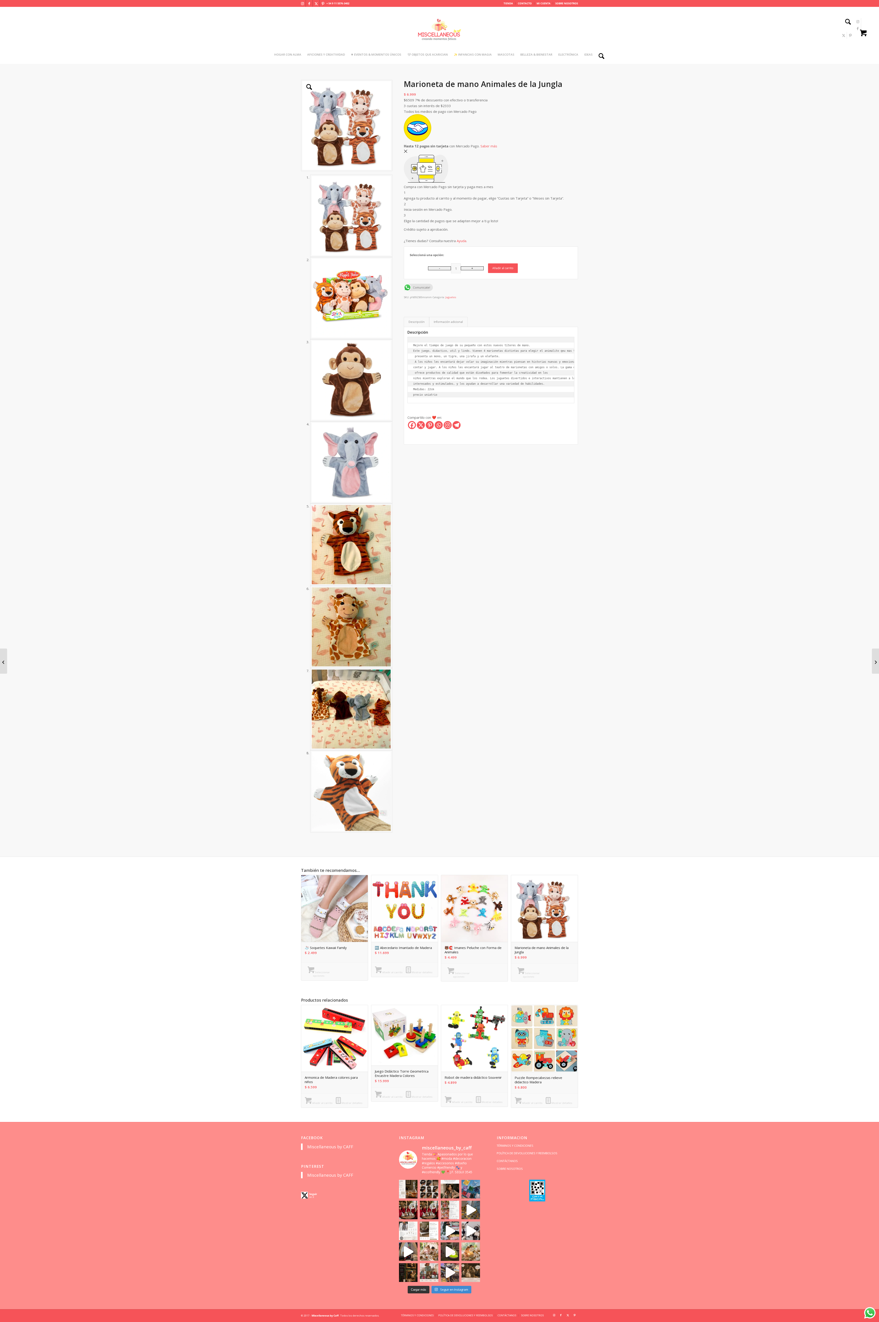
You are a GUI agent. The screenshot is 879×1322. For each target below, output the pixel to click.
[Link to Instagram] (302, 3)
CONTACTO (525, 3)
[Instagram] (448, 425)
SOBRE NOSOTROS (566, 3)
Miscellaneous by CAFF (330, 1146)
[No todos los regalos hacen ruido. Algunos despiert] (470, 1251)
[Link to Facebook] (309, 3)
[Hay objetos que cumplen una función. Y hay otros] (470, 1231)
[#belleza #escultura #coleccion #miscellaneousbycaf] (450, 1272)
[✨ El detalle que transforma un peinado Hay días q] (429, 1189)
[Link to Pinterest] (323, 3)
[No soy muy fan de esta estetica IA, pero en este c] (408, 1189)
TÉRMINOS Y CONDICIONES (515, 1146)
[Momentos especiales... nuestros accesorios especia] (450, 1231)
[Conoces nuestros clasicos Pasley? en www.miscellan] (470, 1189)
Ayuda (461, 240)
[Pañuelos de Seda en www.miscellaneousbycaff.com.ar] (450, 1210)
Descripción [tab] (417, 322)
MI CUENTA (544, 3)
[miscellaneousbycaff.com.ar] (439, 35)
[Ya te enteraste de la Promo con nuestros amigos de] (470, 1272)
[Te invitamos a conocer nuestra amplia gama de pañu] (408, 1231)
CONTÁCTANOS (507, 1161)
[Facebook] (412, 425)
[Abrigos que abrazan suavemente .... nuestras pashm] (429, 1272)
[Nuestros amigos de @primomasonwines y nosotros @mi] (408, 1272)
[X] (421, 425)
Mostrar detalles (421, 972)
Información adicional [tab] (448, 322)
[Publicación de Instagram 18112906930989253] (450, 1189)
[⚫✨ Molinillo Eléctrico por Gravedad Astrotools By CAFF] (875, 661)
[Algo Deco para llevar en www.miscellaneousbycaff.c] (470, 1210)
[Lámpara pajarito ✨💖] (450, 1251)
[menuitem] (508, 3)
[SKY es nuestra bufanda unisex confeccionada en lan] (408, 1210)
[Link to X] (316, 3)
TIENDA (508, 3)
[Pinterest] (430, 425)
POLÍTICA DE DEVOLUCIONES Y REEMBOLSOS (527, 1153)
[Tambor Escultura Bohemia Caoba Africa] (3, 661)
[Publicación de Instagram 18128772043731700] (429, 1231)
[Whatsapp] (439, 425)
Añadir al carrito (502, 268)
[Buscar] (846, 22)
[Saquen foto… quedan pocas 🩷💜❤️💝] (408, 1251)
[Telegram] (457, 425)
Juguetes (450, 297)
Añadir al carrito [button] (392, 972)
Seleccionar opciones (321, 974)
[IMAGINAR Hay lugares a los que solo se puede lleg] (429, 1251)
